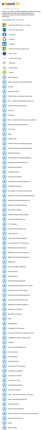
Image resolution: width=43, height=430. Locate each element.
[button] (21, 25)
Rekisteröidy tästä (18, 20)
